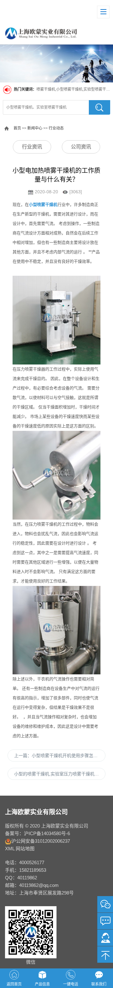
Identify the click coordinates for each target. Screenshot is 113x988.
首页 (17, 128)
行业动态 (56, 128)
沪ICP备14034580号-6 (47, 833)
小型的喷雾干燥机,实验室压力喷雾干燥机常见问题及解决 (59, 773)
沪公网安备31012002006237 (40, 841)
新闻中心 (34, 128)
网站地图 (25, 848)
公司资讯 (81, 146)
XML (9, 848)
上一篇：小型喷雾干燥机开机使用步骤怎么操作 (59, 755)
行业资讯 (32, 146)
